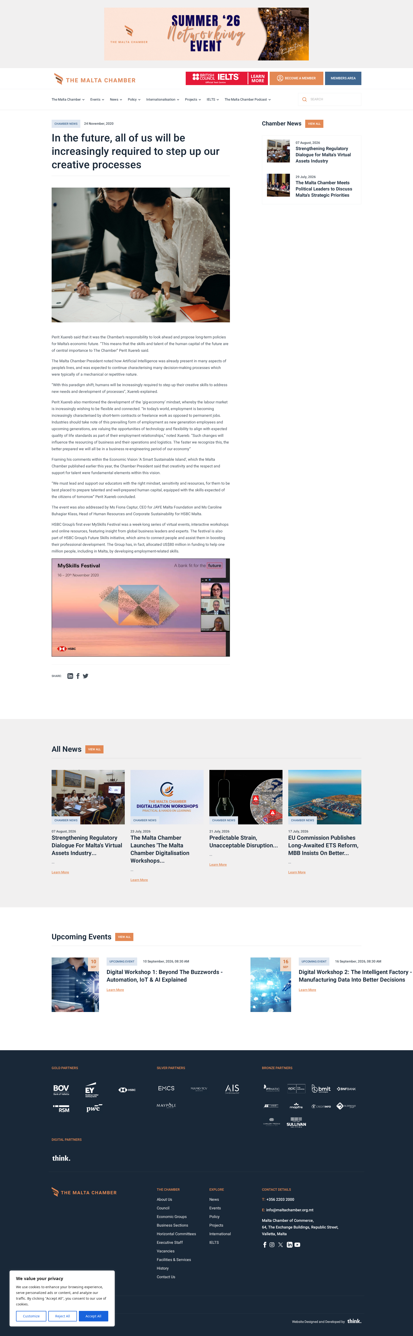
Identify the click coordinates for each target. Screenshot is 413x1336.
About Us (164, 1199)
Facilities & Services (174, 1260)
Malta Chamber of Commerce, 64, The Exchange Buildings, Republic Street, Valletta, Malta (300, 1227)
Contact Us (166, 1277)
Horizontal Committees (176, 1234)
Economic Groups (172, 1217)
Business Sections (172, 1225)
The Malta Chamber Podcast (246, 99)
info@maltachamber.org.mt (289, 1210)
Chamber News (65, 124)
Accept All (93, 1316)
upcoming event (121, 961)
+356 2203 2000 (280, 1199)
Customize (31, 1316)
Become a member (300, 78)
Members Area (343, 78)
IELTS (211, 99)
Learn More (60, 872)
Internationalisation (160, 99)
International (220, 1234)
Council (163, 1208)
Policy (132, 99)
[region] (62, 1298)
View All (314, 124)
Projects (191, 99)
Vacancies (165, 1251)
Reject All (62, 1316)
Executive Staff (170, 1242)
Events (95, 99)
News (114, 99)
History (163, 1268)
